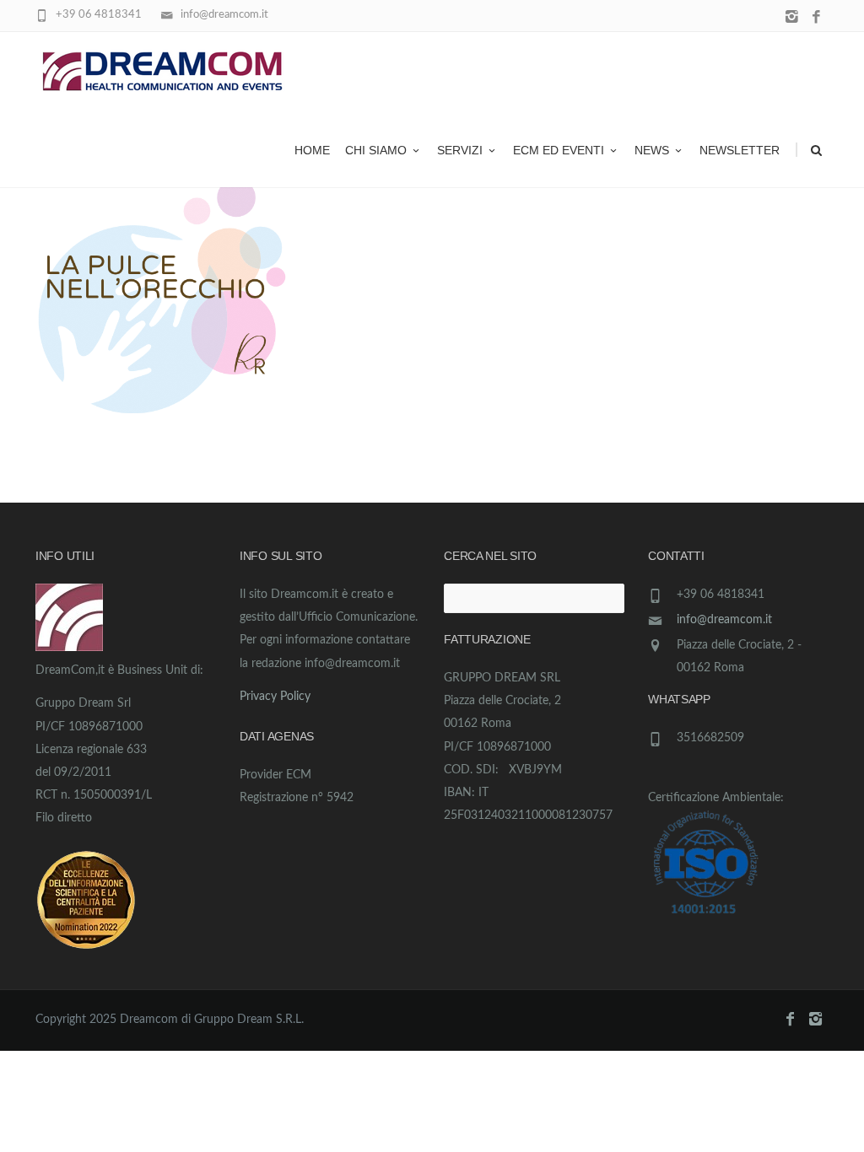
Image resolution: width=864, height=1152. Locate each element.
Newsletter (739, 150)
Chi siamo (376, 150)
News (651, 150)
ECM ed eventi (558, 150)
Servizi (460, 150)
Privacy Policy (275, 697)
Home (312, 150)
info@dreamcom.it (724, 620)
